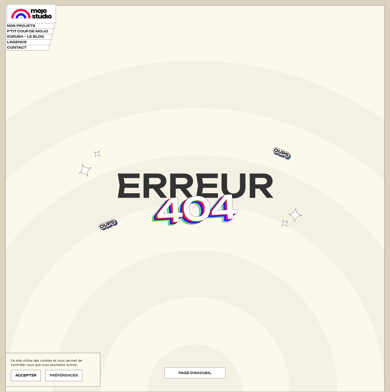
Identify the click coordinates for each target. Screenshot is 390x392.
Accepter (25, 375)
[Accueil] (31, 13)
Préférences (64, 375)
